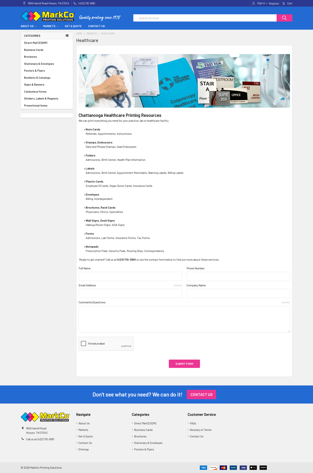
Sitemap (83, 449)
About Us (27, 26)
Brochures (30, 56)
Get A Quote (73, 26)
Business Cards (33, 49)
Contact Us (96, 26)
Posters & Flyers (34, 70)
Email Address (130, 285)
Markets (49, 26)
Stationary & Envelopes (39, 63)
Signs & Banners (34, 84)
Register (274, 3)
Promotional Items (35, 105)
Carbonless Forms (35, 91)
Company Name (196, 285)
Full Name (85, 268)
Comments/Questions (184, 302)
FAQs (193, 423)
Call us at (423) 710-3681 (40, 439)
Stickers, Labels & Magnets (41, 98)
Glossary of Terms (201, 429)
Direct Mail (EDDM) (35, 42)
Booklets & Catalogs (37, 77)
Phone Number (196, 268)
